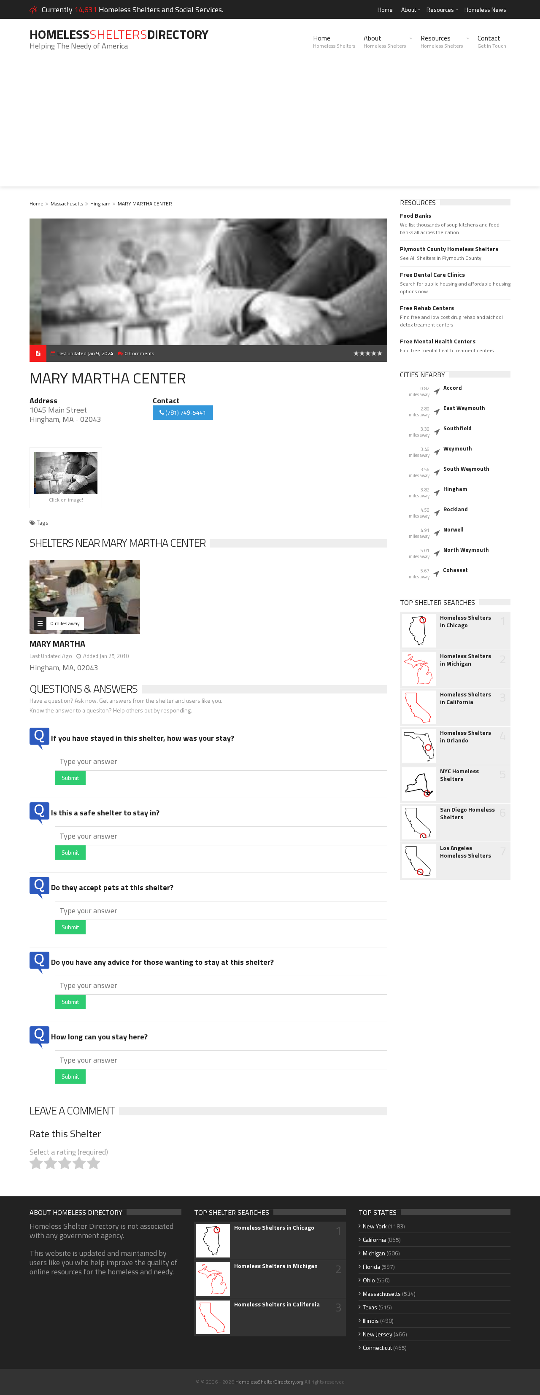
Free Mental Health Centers (437, 341)
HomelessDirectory (119, 34)
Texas (370, 1307)
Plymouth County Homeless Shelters (449, 249)
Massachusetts (67, 204)
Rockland (455, 509)
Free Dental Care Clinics (432, 274)
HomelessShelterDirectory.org (269, 1382)
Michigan (374, 1253)
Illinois (371, 1320)
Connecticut (377, 1347)
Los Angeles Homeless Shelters (465, 851)
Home (385, 9)
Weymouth (457, 448)
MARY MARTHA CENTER (145, 204)
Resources (440, 9)
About (408, 9)
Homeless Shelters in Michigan (465, 659)
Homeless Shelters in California (465, 698)
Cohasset (455, 570)
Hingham (100, 204)
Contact (492, 41)
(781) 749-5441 (185, 412)
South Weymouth (466, 468)
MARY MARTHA (57, 643)
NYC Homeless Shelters (459, 774)
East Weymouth (464, 408)
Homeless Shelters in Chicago (465, 621)
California (374, 1239)
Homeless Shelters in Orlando (465, 736)
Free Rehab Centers (427, 308)
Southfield (457, 428)
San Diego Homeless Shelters (467, 813)
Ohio (369, 1280)
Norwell (453, 529)
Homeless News (485, 9)
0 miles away (65, 623)
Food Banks (415, 215)
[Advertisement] (270, 127)
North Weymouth (466, 549)
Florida (371, 1266)
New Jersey (377, 1334)
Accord (452, 387)
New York (375, 1226)
